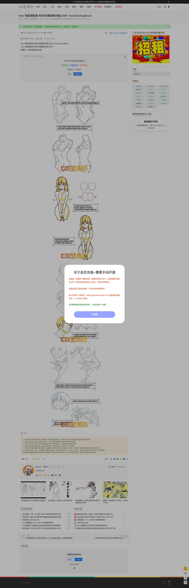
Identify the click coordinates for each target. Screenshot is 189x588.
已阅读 (94, 314)
